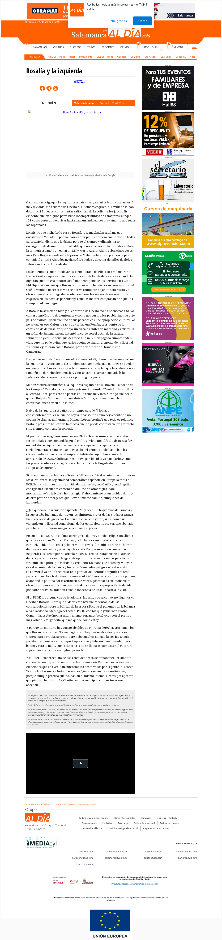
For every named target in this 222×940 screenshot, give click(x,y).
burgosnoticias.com (82, 857)
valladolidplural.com (186, 851)
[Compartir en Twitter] (49, 88)
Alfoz (193, 56)
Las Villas (166, 56)
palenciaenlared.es (117, 851)
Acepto (142, 21)
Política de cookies (169, 823)
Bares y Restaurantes (124, 818)
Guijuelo (121, 56)
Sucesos (76, 47)
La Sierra (135, 56)
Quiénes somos (89, 823)
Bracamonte (85, 56)
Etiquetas (161, 818)
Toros (91, 47)
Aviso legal (123, 823)
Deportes (108, 47)
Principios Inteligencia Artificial (123, 828)
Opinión (125, 47)
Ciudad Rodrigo (105, 56)
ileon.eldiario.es (84, 864)
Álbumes (177, 46)
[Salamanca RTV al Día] (111, 32)
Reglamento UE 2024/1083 (156, 828)
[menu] (194, 47)
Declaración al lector (92, 828)
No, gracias (119, 21)
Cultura (58, 47)
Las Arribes (150, 56)
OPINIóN (49, 103)
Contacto (173, 818)
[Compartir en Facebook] (42, 88)
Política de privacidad (144, 823)
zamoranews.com (187, 857)
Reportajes (150, 46)
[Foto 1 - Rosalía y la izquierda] (80, 140)
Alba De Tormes (56, 56)
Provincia (33, 56)
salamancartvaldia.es (116, 857)
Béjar (72, 56)
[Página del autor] (79, 88)
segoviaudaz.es (153, 851)
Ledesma (181, 56)
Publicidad (107, 823)
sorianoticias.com (153, 857)
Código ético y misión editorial (94, 818)
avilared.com (86, 851)
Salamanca (40, 47)
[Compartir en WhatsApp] (55, 88)
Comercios (146, 818)
